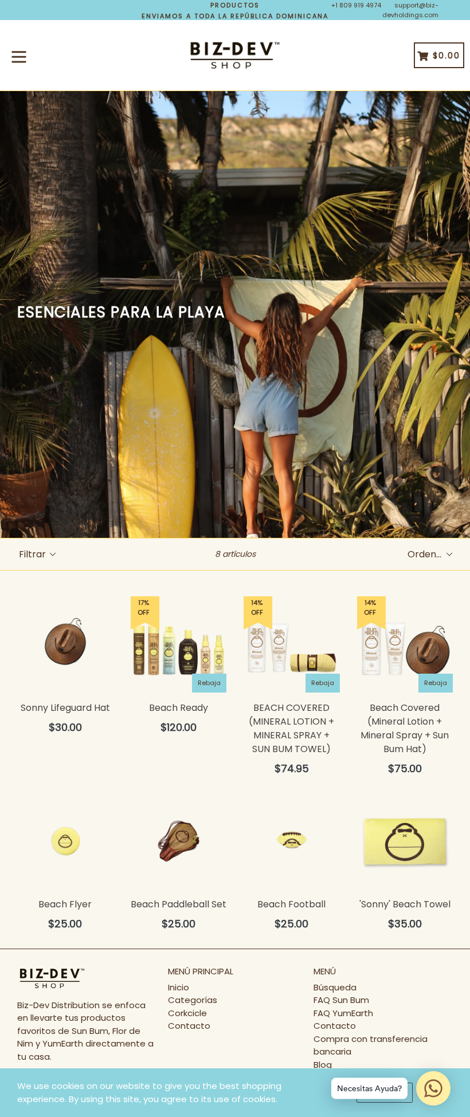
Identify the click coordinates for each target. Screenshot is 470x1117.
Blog (323, 1065)
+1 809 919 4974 (356, 5)
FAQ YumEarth (343, 1013)
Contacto (189, 1026)
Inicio (178, 987)
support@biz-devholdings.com (410, 10)
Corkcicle (187, 1013)
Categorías (192, 1000)
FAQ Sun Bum (341, 1000)
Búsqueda (335, 987)
